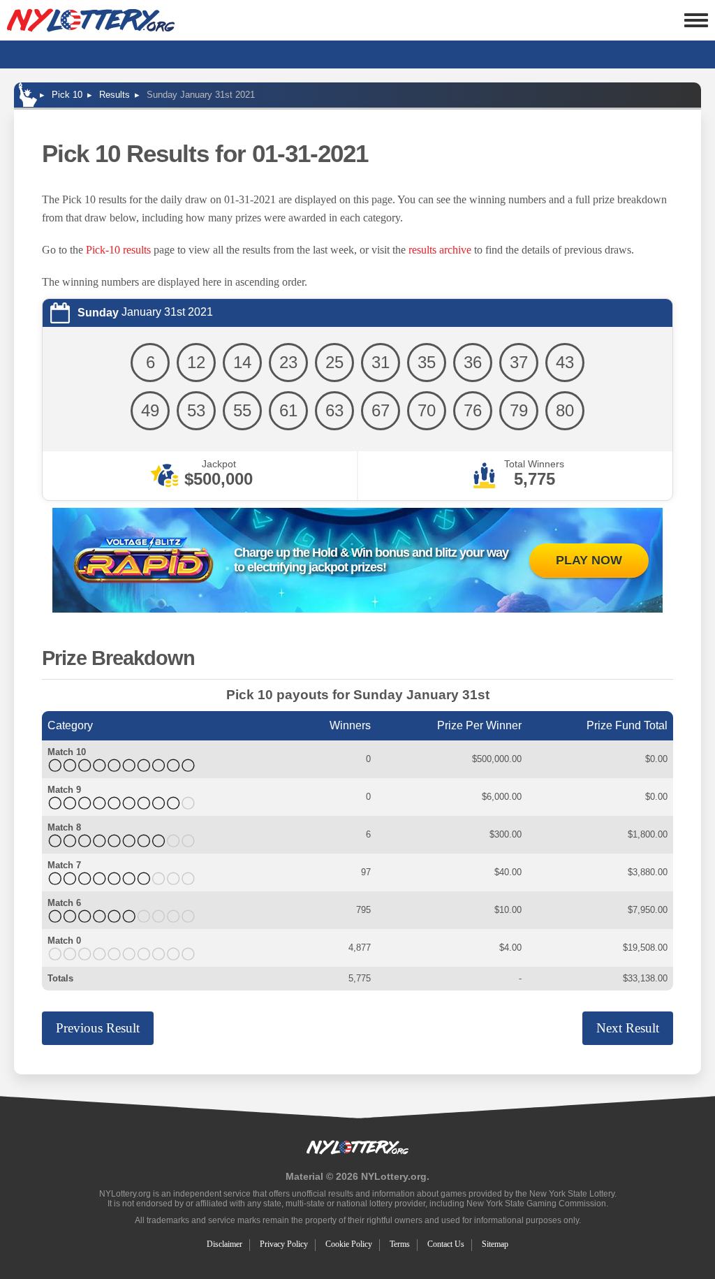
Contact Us (445, 1244)
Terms (400, 1244)
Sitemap (495, 1244)
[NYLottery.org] (91, 20)
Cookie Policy (348, 1244)
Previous (98, 1028)
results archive (439, 250)
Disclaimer (224, 1244)
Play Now (589, 560)
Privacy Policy (284, 1244)
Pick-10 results (118, 250)
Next (627, 1028)
